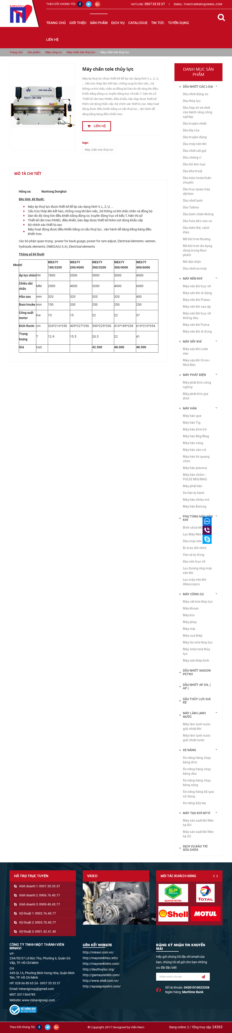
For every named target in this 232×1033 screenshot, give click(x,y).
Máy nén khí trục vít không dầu (197, 316)
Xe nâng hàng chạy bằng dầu (197, 771)
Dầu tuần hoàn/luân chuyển (197, 180)
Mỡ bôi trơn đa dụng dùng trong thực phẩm (197, 250)
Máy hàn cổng (193, 443)
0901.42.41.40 (45, 931)
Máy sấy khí (192, 341)
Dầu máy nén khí (195, 144)
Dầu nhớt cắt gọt (194, 150)
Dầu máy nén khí (195, 541)
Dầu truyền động (195, 137)
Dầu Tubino (191, 207)
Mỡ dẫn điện (192, 262)
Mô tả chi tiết (27, 173)
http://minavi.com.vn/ (98, 952)
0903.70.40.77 (45, 922)
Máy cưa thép (192, 635)
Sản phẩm (33, 52)
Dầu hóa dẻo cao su (197, 221)
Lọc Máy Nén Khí (195, 534)
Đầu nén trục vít (194, 561)
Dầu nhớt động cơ (195, 94)
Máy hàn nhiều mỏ (196, 499)
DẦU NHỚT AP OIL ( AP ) (197, 686)
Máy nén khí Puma (196, 325)
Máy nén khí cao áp (197, 306)
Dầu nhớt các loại (198, 86)
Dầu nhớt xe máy (195, 268)
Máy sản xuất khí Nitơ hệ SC (198, 834)
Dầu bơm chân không (198, 214)
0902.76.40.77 (45, 913)
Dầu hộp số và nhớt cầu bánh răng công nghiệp (197, 112)
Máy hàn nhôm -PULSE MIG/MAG (195, 477)
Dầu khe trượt (192, 171)
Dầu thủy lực (192, 101)
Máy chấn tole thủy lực (81, 52)
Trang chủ (56, 23)
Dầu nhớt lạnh (193, 200)
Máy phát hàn (192, 486)
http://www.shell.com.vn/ (101, 980)
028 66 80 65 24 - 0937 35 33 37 (37, 983)
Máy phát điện (194, 375)
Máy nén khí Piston (196, 300)
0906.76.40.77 (49, 895)
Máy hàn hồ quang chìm (196, 459)
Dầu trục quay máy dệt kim (196, 191)
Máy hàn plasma (195, 468)
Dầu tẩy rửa (191, 130)
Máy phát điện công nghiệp (197, 385)
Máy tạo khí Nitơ (196, 813)
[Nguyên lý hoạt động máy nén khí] (116, 903)
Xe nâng (189, 750)
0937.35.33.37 (49, 886)
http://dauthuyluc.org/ (99, 969)
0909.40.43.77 (49, 904)
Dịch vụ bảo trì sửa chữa (195, 848)
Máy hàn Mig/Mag (196, 436)
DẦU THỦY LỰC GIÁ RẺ (197, 700)
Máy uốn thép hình (196, 660)
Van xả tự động (193, 554)
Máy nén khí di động (197, 331)
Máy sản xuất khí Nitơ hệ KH (198, 823)
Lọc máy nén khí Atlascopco (194, 582)
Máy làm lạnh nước (194, 714)
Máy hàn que (192, 416)
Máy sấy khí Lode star (195, 351)
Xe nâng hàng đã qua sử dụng (198, 794)
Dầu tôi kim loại (194, 164)
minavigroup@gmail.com (36, 989)
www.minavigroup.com (38, 1000)
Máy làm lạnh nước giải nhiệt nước (196, 738)
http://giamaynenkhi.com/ (101, 975)
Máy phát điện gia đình (195, 396)
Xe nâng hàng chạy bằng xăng (197, 783)
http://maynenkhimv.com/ (101, 963)
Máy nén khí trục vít (197, 286)
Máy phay (190, 622)
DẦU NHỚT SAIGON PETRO (197, 672)
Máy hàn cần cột (194, 450)
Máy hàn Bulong (194, 506)
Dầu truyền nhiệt (194, 123)
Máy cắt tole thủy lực (198, 601)
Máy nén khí (192, 278)
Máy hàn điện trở (195, 429)
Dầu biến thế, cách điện (196, 230)
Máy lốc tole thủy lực (198, 642)
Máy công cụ (53, 52)
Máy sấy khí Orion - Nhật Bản (197, 362)
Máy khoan (191, 608)
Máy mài (189, 629)
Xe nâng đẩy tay (194, 803)
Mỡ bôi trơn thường (196, 239)
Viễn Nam (137, 1027)
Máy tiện (189, 615)
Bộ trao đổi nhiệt (194, 548)
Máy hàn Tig (192, 422)
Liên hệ (99, 126)
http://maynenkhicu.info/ (100, 958)
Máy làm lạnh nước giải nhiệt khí (196, 726)
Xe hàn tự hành (193, 493)
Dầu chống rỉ (192, 157)
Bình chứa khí (193, 527)
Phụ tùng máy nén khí (198, 518)
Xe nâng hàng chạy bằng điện (197, 760)
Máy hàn (190, 408)
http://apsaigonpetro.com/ (102, 986)
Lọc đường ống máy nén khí (197, 570)
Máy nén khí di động (197, 293)
